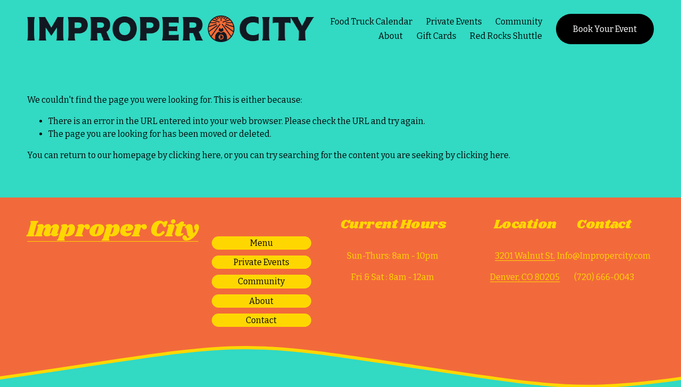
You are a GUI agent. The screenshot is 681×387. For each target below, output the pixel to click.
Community (518, 22)
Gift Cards (436, 36)
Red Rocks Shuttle (506, 36)
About (390, 36)
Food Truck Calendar (371, 22)
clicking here (195, 155)
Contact (261, 320)
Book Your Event (605, 29)
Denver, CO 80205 (525, 277)
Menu (261, 243)
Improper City (112, 230)
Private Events (454, 22)
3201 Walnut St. (525, 256)
